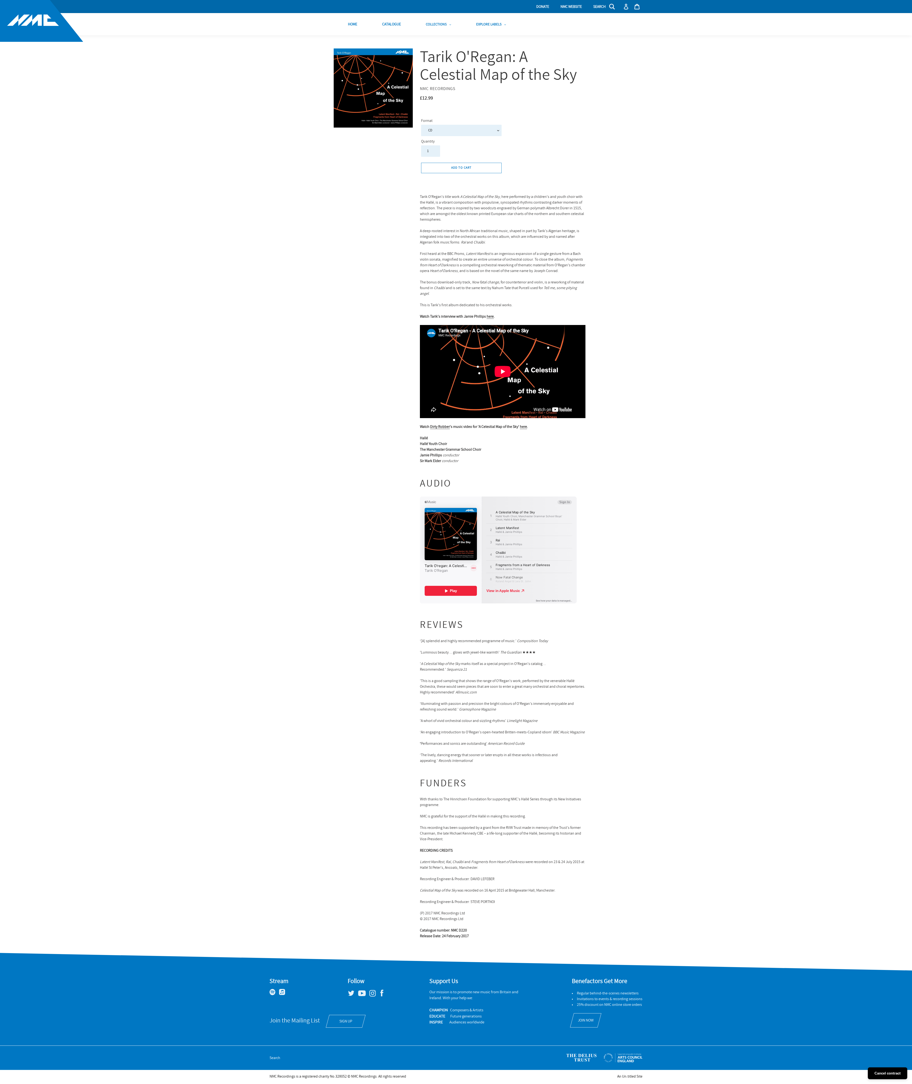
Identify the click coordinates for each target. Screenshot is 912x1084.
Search (275, 1058)
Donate (542, 7)
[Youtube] (363, 995)
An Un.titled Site (629, 1076)
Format (426, 121)
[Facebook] (384, 996)
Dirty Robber (440, 427)
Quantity (428, 141)
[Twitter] (353, 995)
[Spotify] (274, 994)
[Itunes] (284, 994)
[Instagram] (374, 995)
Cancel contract (887, 1073)
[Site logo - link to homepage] (41, 21)
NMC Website (571, 7)
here (490, 316)
